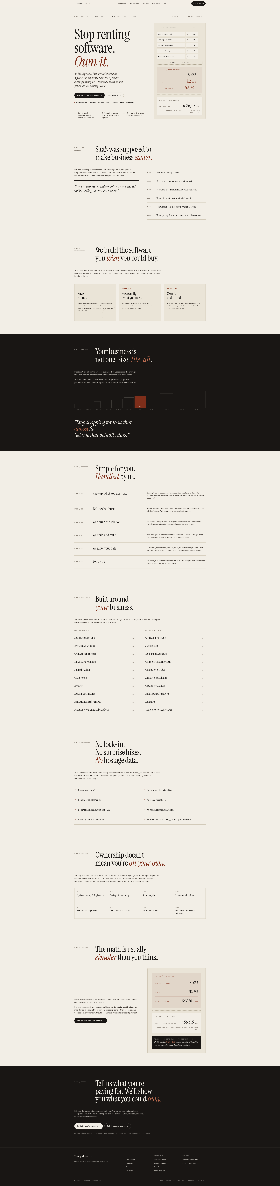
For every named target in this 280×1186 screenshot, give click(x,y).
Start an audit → (198, 3)
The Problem (121, 3)
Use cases (129, 1171)
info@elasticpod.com (190, 1159)
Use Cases (145, 3)
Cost (164, 3)
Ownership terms (160, 1159)
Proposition (130, 1163)
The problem (130, 1159)
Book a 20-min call (189, 1163)
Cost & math (158, 1167)
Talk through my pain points (118, 1126)
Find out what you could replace (90, 1020)
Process (128, 1167)
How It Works (134, 3)
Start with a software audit (88, 1126)
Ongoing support (160, 1163)
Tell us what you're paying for (89, 95)
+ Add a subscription (179, 62)
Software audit (159, 1171)
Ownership (156, 3)
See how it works (114, 95)
